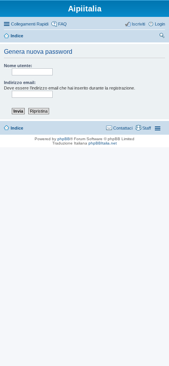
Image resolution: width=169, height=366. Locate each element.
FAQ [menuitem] (62, 24)
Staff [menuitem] (146, 128)
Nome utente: (18, 65)
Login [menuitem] (160, 24)
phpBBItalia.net (102, 143)
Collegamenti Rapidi (29, 24)
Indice (17, 128)
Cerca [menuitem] (162, 36)
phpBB (63, 139)
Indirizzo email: (20, 82)
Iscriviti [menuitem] (138, 24)
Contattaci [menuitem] (122, 128)
